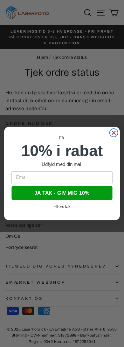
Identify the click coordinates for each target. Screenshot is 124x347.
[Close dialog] (114, 133)
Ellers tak (61, 207)
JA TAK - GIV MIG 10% (61, 193)
